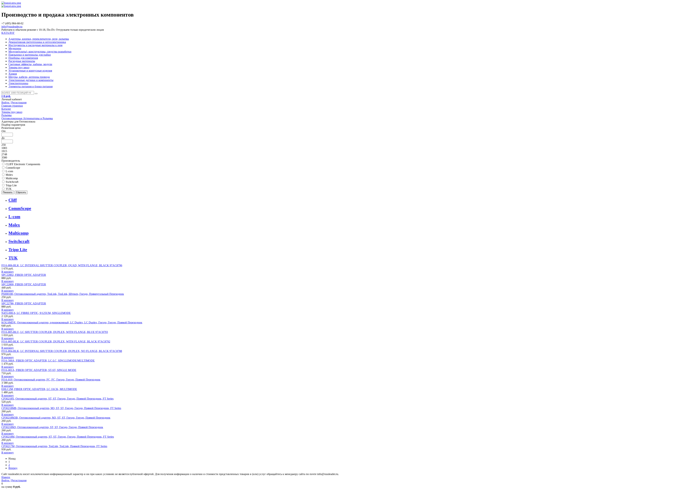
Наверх (5, 477)
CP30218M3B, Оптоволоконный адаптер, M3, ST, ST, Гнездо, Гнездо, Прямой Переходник (55, 417)
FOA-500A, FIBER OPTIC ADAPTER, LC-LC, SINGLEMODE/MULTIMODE (48, 360)
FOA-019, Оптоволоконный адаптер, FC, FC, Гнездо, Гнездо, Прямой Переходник (50, 379)
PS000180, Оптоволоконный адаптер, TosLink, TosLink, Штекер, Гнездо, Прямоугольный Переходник (62, 293)
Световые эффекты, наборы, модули (30, 64)
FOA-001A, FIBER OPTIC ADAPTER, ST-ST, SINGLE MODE (38, 370)
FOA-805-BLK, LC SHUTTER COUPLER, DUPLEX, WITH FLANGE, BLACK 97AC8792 (55, 341)
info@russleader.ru (11, 26)
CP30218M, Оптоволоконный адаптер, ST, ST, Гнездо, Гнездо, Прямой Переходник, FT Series (57, 436)
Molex (14, 225)
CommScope (19, 208)
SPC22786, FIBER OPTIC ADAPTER (23, 303)
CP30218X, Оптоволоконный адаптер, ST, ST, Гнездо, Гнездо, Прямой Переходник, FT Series (57, 398)
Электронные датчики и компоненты (30, 80)
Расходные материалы (21, 61)
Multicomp (18, 233)
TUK (13, 258)
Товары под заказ (18, 67)
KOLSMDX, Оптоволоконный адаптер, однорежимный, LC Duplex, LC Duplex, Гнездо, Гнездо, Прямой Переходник (71, 322)
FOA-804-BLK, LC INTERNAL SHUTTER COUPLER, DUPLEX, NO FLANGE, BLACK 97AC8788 (61, 351)
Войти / (6, 102)
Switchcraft (18, 241)
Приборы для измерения (23, 57)
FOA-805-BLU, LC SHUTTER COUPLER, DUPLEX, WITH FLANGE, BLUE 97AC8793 (54, 331)
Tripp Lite (17, 249)
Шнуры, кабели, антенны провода (29, 76)
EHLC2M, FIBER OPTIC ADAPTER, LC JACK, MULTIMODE (39, 389)
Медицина (14, 48)
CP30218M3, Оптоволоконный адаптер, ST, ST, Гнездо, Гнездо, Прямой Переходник (52, 427)
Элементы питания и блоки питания (30, 86)
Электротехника (18, 83)
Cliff (12, 200)
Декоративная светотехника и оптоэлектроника (37, 42)
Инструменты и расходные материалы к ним (35, 45)
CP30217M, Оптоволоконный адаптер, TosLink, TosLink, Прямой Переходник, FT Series (54, 446)
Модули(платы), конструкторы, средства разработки (39, 51)
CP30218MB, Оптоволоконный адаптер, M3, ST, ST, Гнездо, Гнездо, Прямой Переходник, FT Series (61, 408)
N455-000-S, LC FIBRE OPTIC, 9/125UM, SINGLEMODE (36, 312)
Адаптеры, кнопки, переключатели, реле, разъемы (38, 38)
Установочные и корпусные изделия (30, 70)
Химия (12, 73)
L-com (14, 216)
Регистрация (18, 102)
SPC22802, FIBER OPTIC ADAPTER (23, 274)
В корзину (7, 271)
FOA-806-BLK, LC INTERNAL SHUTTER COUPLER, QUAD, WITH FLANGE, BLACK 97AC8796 (61, 265)
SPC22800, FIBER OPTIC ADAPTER (23, 284)
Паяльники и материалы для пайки (29, 54)
